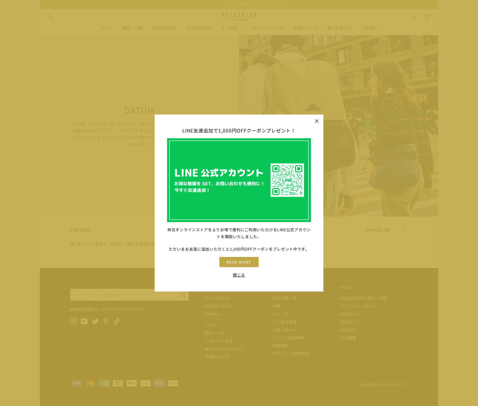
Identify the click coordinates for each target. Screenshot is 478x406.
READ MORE (239, 262)
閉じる (239, 275)
